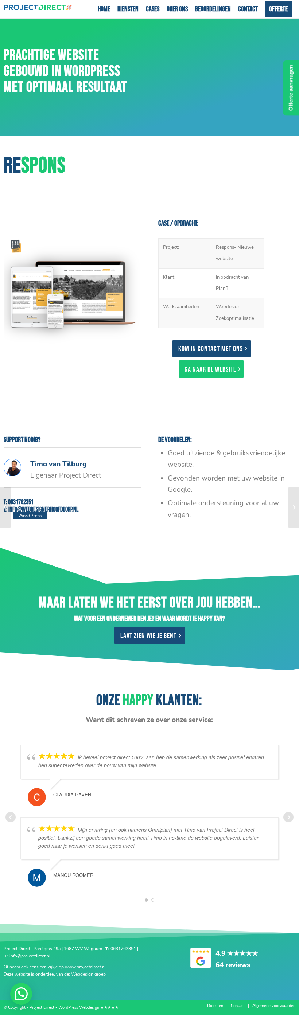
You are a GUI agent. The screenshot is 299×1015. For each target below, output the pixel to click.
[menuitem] (104, 9)
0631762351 (21, 502)
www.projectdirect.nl (85, 967)
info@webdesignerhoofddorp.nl (43, 509)
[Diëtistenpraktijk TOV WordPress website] (5, 507)
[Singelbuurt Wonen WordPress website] (293, 507)
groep (100, 974)
